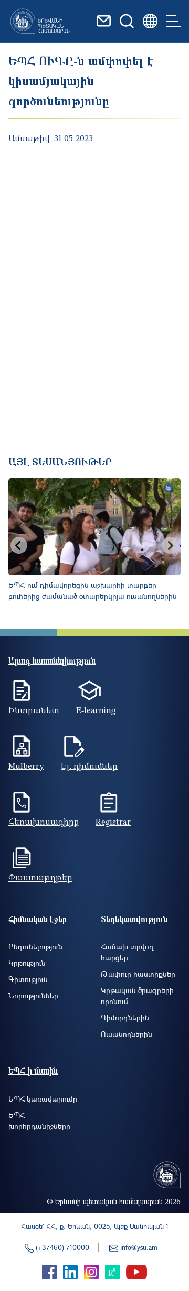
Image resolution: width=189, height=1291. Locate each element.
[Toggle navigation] (173, 21)
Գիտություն (28, 979)
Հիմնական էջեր (37, 919)
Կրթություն (27, 963)
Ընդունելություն (35, 947)
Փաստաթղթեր (40, 877)
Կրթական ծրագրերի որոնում (137, 995)
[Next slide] (170, 545)
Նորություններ (33, 995)
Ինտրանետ (33, 710)
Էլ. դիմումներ (89, 766)
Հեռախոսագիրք (43, 821)
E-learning (96, 710)
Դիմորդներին (125, 1018)
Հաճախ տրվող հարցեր (127, 952)
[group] (94, 545)
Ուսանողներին (126, 1034)
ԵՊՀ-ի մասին (33, 1070)
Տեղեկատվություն (134, 919)
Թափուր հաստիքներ (138, 974)
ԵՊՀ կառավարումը (42, 1099)
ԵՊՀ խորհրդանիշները (39, 1120)
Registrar (113, 821)
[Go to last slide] (18, 545)
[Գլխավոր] (39, 21)
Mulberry (26, 766)
